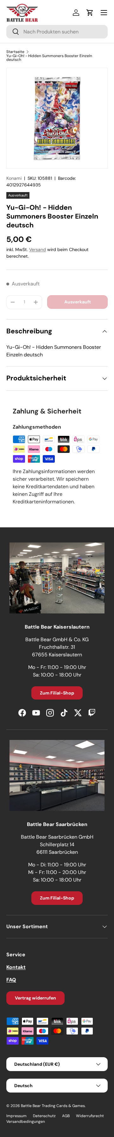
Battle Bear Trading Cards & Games (53, 1105)
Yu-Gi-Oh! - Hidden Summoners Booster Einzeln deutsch (49, 58)
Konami (14, 178)
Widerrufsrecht (90, 1115)
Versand (37, 249)
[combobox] (57, 31)
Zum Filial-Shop (57, 693)
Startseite (15, 52)
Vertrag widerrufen (35, 998)
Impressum (16, 1115)
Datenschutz (44, 1115)
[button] (90, 13)
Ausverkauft (77, 302)
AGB (66, 1115)
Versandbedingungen (25, 1121)
